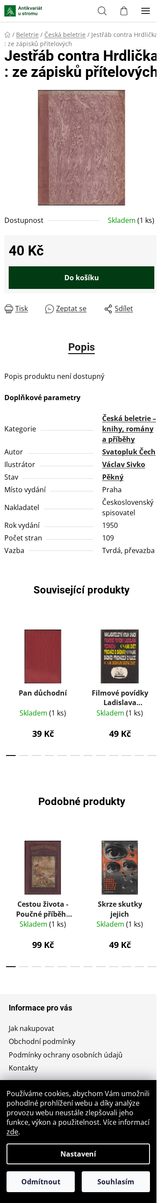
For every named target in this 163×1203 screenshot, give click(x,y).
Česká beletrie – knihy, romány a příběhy (129, 429)
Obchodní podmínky (42, 1041)
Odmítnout (40, 1181)
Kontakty (23, 1068)
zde (12, 1132)
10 (139, 755)
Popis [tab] (81, 347)
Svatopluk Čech (129, 452)
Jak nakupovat (31, 1028)
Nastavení (78, 1154)
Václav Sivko (123, 464)
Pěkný (112, 477)
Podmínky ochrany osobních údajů (66, 1055)
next (154, 653)
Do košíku (81, 277)
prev (9, 653)
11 (152, 755)
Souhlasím (115, 1181)
